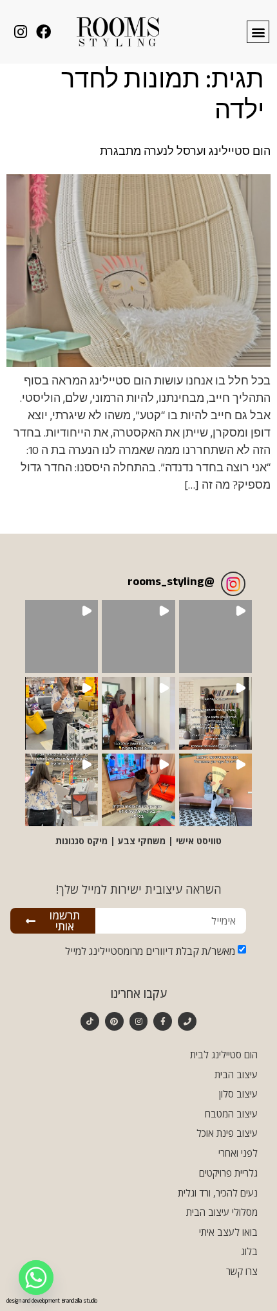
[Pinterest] (114, 1021)
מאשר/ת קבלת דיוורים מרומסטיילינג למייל (150, 951)
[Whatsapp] (36, 1277)
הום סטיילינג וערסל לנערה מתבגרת (185, 153)
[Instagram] (138, 1021)
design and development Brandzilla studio (51, 1301)
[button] (258, 32)
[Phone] (187, 1021)
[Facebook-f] (162, 1021)
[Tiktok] (90, 1021)
